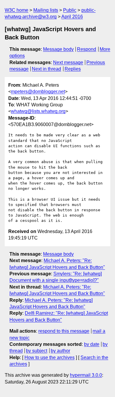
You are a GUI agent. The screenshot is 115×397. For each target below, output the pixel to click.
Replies (73, 68)
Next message (68, 62)
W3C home (16, 10)
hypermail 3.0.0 (86, 375)
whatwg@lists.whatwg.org (38, 111)
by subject (36, 350)
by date (91, 344)
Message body (58, 49)
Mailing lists (45, 10)
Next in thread (46, 68)
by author (60, 350)
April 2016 (72, 16)
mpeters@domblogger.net (38, 91)
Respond (86, 49)
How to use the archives (49, 357)
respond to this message (63, 331)
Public (69, 10)
